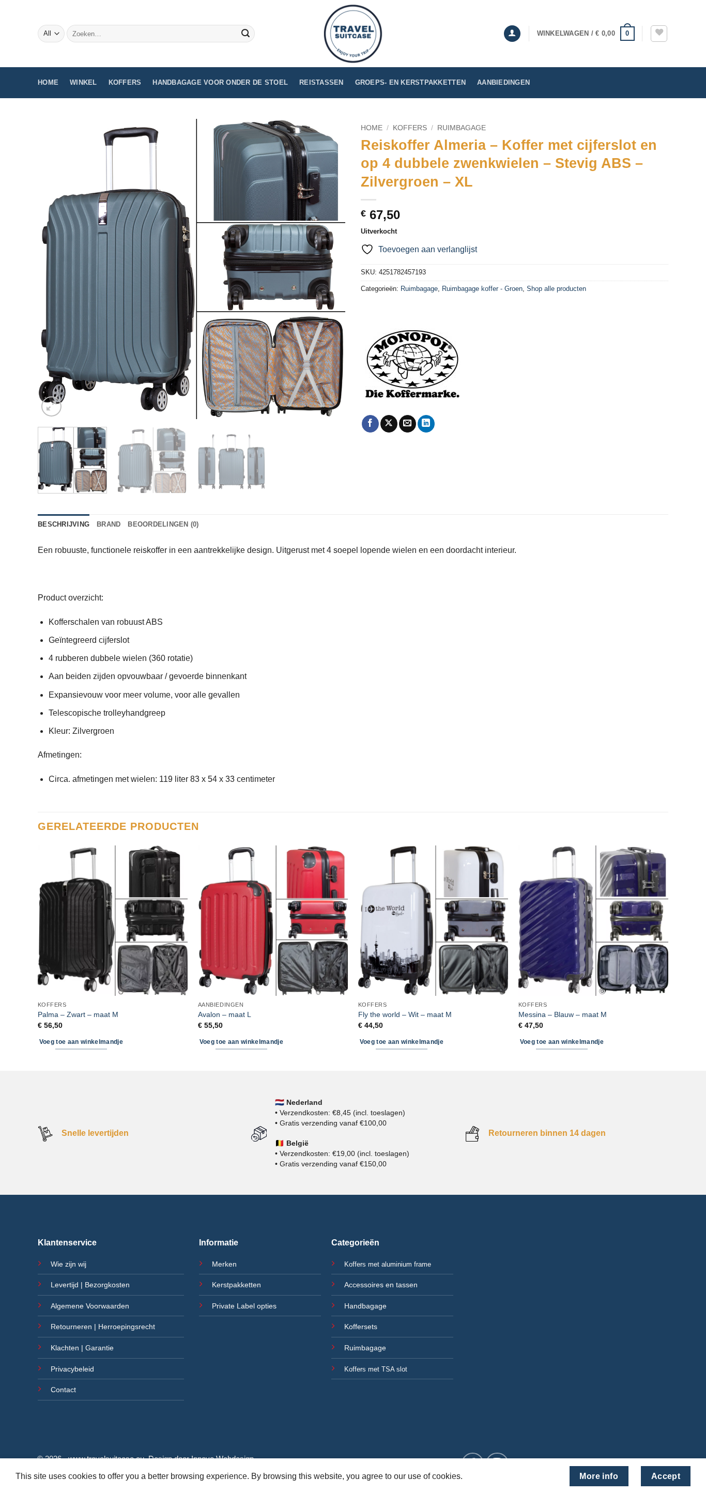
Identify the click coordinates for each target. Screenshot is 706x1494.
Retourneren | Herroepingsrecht (103, 1326)
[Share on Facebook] (370, 424)
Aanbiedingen (503, 82)
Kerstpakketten (236, 1285)
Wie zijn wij (68, 1264)
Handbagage (365, 1306)
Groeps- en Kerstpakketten (410, 82)
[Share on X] (388, 424)
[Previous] (57, 269)
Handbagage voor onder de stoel (220, 82)
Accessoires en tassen (381, 1285)
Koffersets (360, 1326)
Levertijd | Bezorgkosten (90, 1285)
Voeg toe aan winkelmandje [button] (81, 1042)
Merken (224, 1264)
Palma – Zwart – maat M (78, 1014)
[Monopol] (412, 363)
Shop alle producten (556, 288)
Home (48, 82)
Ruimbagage (461, 128)
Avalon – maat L (224, 1014)
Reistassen (321, 82)
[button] (512, 33)
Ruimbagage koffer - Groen (482, 288)
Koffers (125, 82)
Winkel (83, 82)
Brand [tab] (108, 524)
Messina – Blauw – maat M (562, 1014)
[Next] (326, 269)
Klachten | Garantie (82, 1348)
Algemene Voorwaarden (90, 1306)
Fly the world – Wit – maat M (405, 1014)
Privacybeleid (72, 1369)
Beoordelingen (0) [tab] (163, 524)
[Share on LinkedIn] (426, 424)
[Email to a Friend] (407, 424)
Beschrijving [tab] (63, 524)
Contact (63, 1389)
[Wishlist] (659, 33)
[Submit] (245, 33)
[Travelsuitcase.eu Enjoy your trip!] (353, 33)
